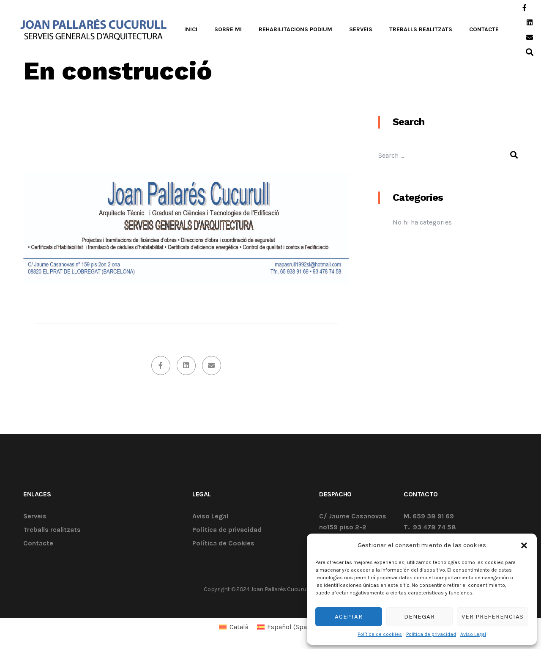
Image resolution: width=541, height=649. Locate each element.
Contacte (38, 543)
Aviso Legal (473, 634)
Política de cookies (380, 634)
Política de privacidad (431, 634)
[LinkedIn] (186, 365)
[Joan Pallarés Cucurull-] (93, 29)
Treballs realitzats (52, 530)
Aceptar (348, 616)
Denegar (419, 616)
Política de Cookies (223, 543)
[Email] (211, 365)
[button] (524, 545)
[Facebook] (160, 365)
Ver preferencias (493, 616)
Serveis (34, 516)
